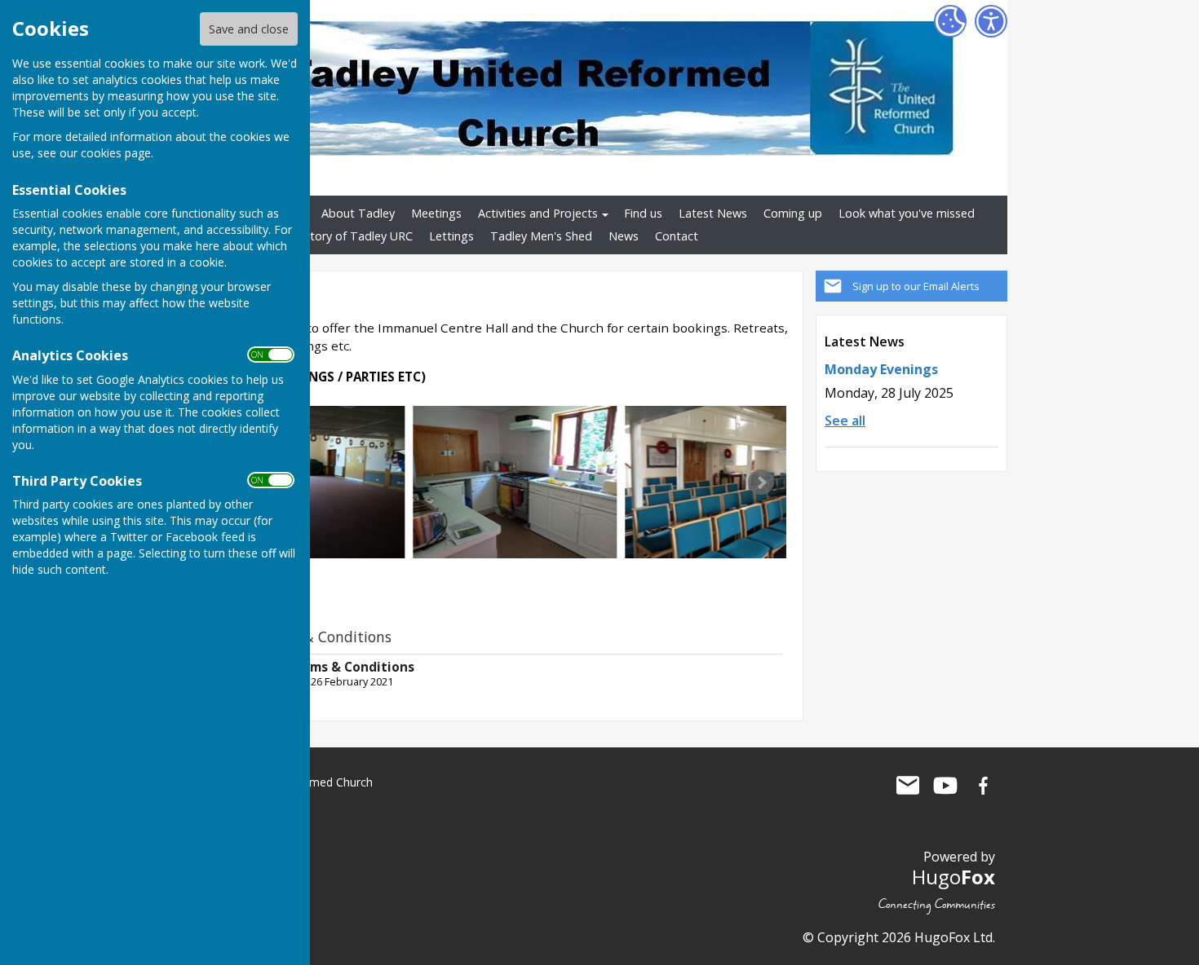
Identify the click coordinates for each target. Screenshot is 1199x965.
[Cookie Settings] (950, 21)
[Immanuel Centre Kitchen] (515, 482)
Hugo (953, 876)
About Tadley (358, 213)
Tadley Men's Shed (541, 236)
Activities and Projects (538, 213)
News (623, 236)
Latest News (713, 213)
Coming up (792, 213)
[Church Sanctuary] (727, 482)
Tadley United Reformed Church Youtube (945, 785)
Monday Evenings (881, 369)
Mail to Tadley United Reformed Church (908, 785)
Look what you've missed (906, 213)
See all (845, 421)
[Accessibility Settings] (991, 21)
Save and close (249, 29)
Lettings (451, 236)
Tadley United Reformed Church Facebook (983, 785)
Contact (676, 236)
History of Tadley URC (353, 236)
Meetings (436, 213)
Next (761, 482)
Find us (643, 213)
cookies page (116, 153)
